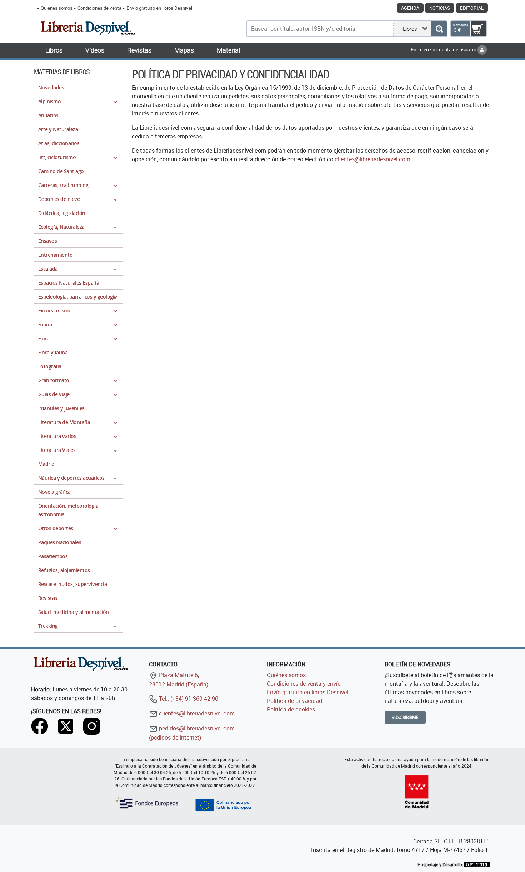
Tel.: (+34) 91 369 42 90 (188, 699)
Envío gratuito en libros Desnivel (159, 8)
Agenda (410, 8)
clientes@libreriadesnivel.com (372, 159)
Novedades (51, 87)
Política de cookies (291, 709)
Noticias (439, 8)
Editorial (472, 8)
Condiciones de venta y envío (304, 684)
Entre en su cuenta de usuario (444, 49)
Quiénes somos (56, 8)
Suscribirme (405, 717)
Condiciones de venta (99, 8)
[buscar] (439, 28)
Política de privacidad (294, 701)
